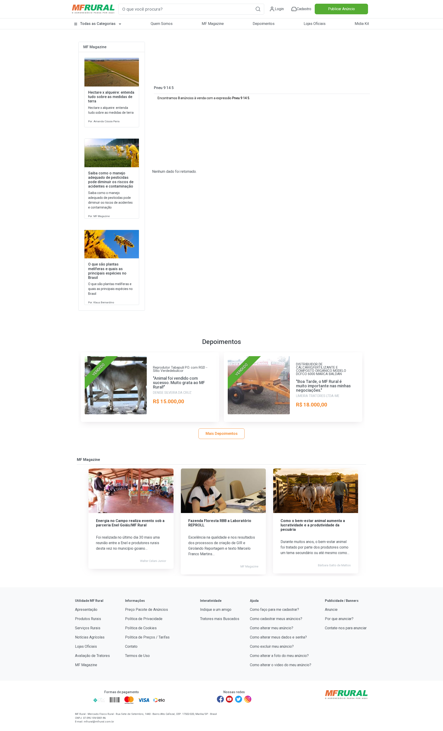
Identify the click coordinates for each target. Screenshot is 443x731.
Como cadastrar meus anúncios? (276, 619)
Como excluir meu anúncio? (272, 646)
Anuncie (331, 609)
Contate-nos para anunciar (346, 628)
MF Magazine (213, 23)
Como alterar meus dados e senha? (278, 637)
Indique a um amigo (215, 609)
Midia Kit (362, 23)
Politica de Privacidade (143, 619)
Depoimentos (264, 23)
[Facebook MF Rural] (220, 699)
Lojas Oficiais (315, 23)
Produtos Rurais (88, 619)
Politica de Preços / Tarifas (147, 637)
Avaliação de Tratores (92, 655)
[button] (258, 9)
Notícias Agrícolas (90, 637)
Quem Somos (162, 23)
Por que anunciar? (339, 619)
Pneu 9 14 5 (164, 88)
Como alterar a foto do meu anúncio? (279, 655)
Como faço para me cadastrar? (274, 609)
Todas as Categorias (98, 23)
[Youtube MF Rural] (229, 699)
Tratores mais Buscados (219, 619)
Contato (131, 646)
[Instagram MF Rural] (247, 699)
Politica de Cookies (141, 628)
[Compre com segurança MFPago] (83, 700)
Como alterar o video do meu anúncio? (280, 665)
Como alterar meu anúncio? (271, 628)
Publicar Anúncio (341, 9)
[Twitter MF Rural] (238, 699)
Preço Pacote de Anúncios (146, 609)
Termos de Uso (137, 655)
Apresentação (86, 609)
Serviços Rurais (87, 628)
